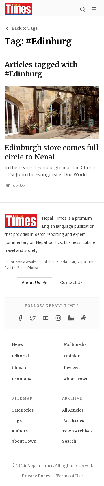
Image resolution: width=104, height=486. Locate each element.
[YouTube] (45, 318)
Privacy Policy (36, 476)
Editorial (20, 356)
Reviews (72, 367)
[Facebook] (20, 318)
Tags (17, 420)
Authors (20, 431)
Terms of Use (69, 476)
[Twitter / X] (33, 318)
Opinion (72, 356)
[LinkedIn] (71, 318)
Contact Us (71, 282)
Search (69, 441)
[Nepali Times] (21, 222)
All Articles (72, 410)
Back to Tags (25, 28)
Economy (21, 379)
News (17, 344)
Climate (19, 367)
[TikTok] (84, 318)
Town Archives (77, 431)
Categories (23, 410)
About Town (76, 379)
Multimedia (75, 344)
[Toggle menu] (94, 9)
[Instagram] (58, 318)
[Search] (82, 9)
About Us (31, 282)
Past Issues (73, 420)
